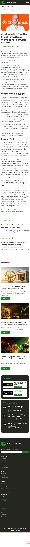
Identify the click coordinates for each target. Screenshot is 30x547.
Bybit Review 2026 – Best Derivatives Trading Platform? (17, 424)
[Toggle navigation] (27, 2)
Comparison (4, 467)
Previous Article (10, 220)
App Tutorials (5, 463)
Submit (26, 452)
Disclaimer (4, 515)
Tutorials (3, 461)
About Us (3, 508)
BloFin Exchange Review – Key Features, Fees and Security (15, 407)
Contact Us (4, 510)
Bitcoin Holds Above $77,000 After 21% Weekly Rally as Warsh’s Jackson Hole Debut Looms (15, 325)
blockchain (4, 73)
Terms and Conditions (7, 519)
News (12, 6)
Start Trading (18, 386)
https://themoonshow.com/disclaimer (12, 212)
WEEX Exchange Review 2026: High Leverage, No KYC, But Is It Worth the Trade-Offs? (17, 416)
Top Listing (4, 465)
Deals (4, 500)
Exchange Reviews (12, 410)
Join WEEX (4, 180)
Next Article (5, 238)
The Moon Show (5, 6)
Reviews (3, 458)
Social (3, 512)
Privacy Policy (5, 517)
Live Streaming (5, 492)
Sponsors (4, 494)
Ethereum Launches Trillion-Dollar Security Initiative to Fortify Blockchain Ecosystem (13, 245)
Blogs (2, 496)
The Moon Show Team (8, 46)
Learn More (5, 298)
